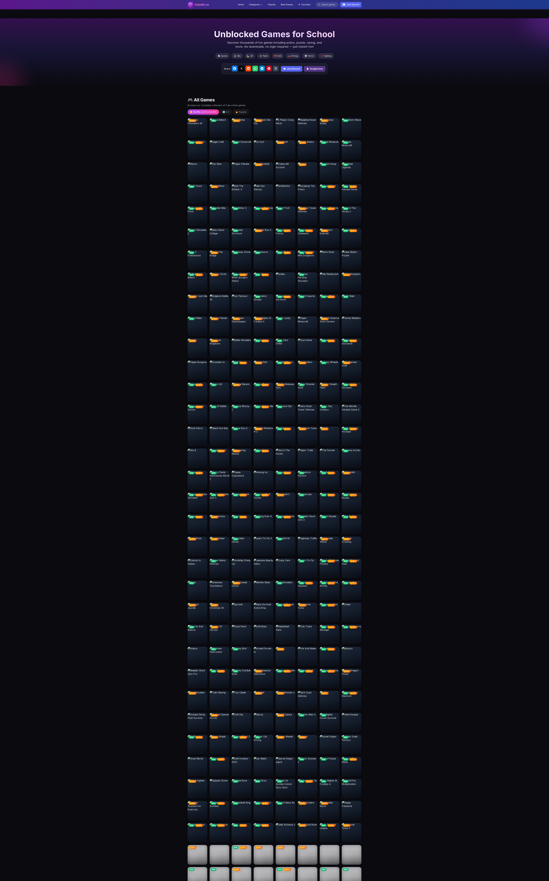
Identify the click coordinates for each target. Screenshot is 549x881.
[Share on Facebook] (234, 68)
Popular (272, 4)
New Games (287, 4)
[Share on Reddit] (248, 68)
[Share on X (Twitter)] (241, 68)
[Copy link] (276, 68)
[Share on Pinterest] (269, 68)
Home (241, 4)
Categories (254, 4)
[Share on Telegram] (262, 68)
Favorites (306, 4)
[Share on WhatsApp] (255, 68)
